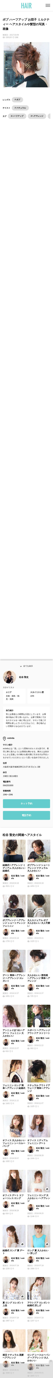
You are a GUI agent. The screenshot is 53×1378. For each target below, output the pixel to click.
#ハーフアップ (17, 116)
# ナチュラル (20, 108)
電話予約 (26, 816)
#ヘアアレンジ (37, 116)
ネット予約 (26, 804)
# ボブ (17, 99)
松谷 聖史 (24, 678)
